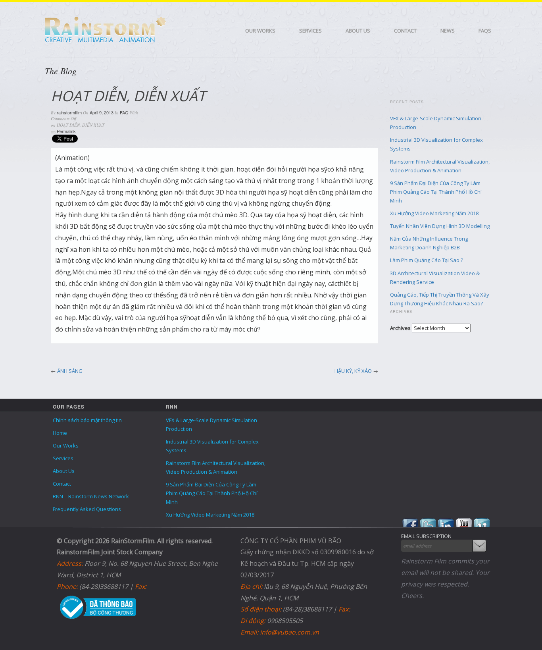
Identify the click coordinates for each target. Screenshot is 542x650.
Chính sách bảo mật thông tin (87, 420)
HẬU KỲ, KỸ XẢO (353, 370)
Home (60, 432)
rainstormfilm (69, 112)
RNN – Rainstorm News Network (91, 496)
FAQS (485, 30)
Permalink (66, 131)
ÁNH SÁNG (70, 370)
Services (310, 30)
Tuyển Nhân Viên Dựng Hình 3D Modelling (440, 226)
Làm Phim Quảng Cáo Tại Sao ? (426, 260)
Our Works (260, 30)
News (447, 30)
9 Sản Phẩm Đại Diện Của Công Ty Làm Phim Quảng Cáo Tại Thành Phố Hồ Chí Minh (436, 191)
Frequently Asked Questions (87, 509)
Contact (405, 30)
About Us (358, 30)
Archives (400, 328)
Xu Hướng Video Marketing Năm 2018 (434, 213)
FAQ (124, 112)
